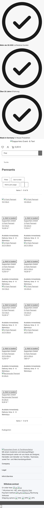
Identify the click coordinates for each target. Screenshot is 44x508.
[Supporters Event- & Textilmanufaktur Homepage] (22, 141)
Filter (6, 180)
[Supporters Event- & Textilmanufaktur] (17, 449)
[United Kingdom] (15, 488)
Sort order (17, 180)
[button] (2, 147)
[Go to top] (1, 506)
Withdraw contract (11, 484)
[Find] (40, 153)
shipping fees (27, 490)
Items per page (11, 185)
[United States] (20, 488)
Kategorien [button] (6, 430)
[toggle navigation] (5, 141)
